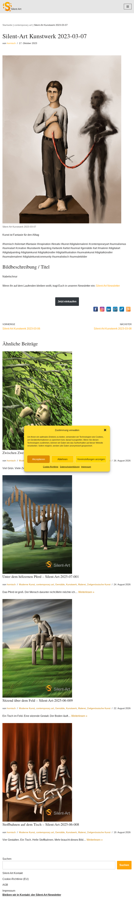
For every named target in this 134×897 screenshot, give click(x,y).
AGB (5, 884)
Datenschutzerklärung (70, 467)
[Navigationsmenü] (128, 6)
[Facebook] (95, 309)
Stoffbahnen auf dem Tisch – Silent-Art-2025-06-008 (40, 824)
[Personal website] (121, 309)
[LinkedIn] (108, 309)
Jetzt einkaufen (67, 301)
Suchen (6, 858)
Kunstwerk (71, 584)
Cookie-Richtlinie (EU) (15, 879)
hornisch (11, 43)
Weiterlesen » (86, 592)
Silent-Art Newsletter (108, 285)
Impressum (86, 467)
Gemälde (60, 584)
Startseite (7, 25)
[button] (105, 430)
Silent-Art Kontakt (12, 873)
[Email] (115, 309)
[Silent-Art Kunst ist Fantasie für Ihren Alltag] (12, 6)
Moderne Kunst (27, 584)
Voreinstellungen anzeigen (91, 459)
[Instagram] (102, 309)
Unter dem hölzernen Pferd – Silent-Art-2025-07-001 (40, 576)
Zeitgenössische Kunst (98, 584)
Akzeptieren (38, 459)
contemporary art (23, 25)
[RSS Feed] (128, 309)
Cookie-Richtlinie (50, 467)
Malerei (82, 584)
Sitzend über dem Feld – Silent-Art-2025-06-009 (37, 700)
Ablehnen (62, 459)
